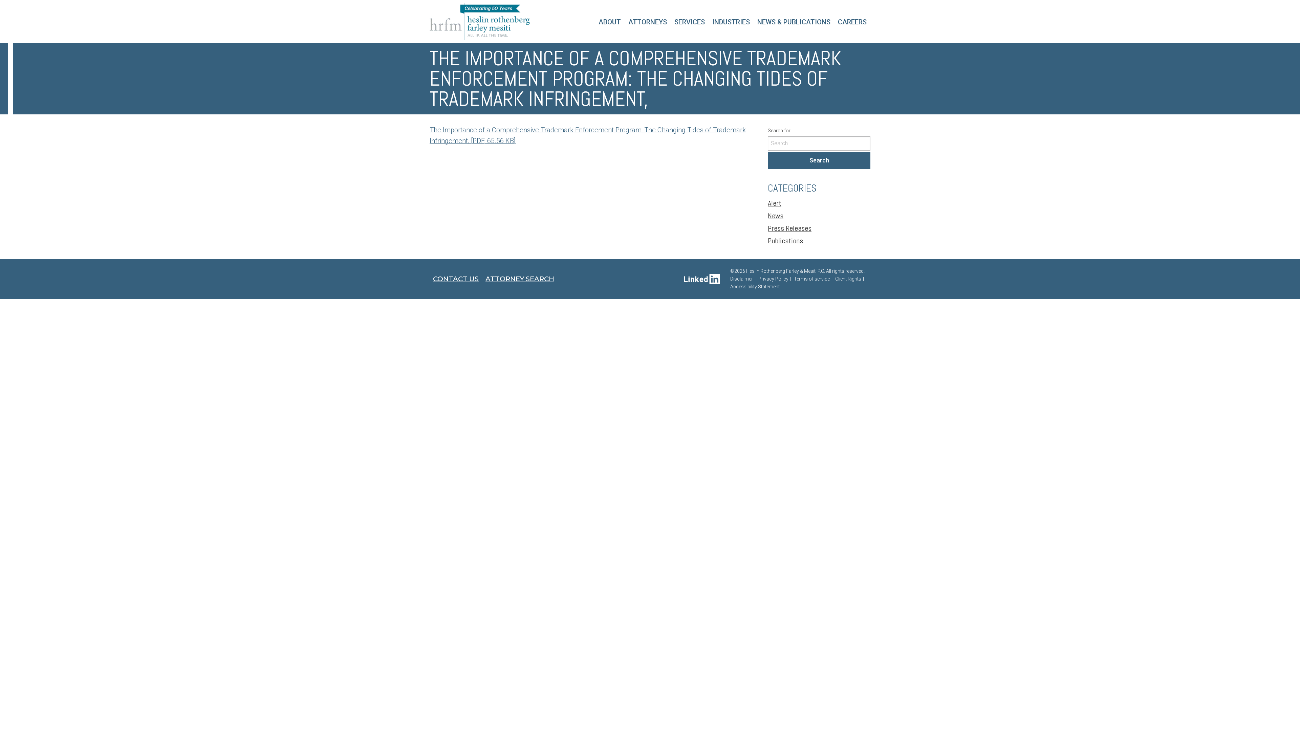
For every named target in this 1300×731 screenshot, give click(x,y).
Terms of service (812, 279)
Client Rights (848, 279)
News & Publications (793, 22)
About (610, 22)
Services (689, 22)
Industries (731, 22)
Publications (785, 240)
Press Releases (789, 228)
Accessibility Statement (755, 286)
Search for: (780, 130)
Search (819, 160)
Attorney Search (519, 279)
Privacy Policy (773, 279)
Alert (774, 203)
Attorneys (647, 22)
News (775, 215)
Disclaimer (741, 279)
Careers (852, 22)
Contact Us (456, 279)
